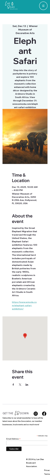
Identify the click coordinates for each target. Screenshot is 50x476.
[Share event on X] (20, 384)
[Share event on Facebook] (13, 384)
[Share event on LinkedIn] (27, 384)
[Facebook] (44, 414)
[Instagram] (36, 414)
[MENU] (43, 6)
